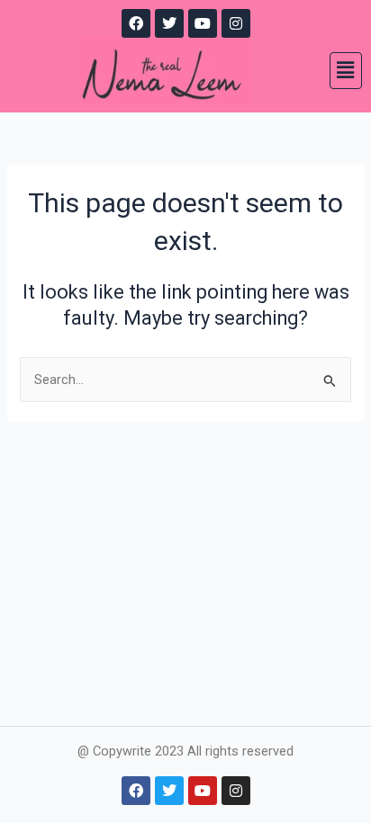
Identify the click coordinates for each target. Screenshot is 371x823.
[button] (346, 70)
